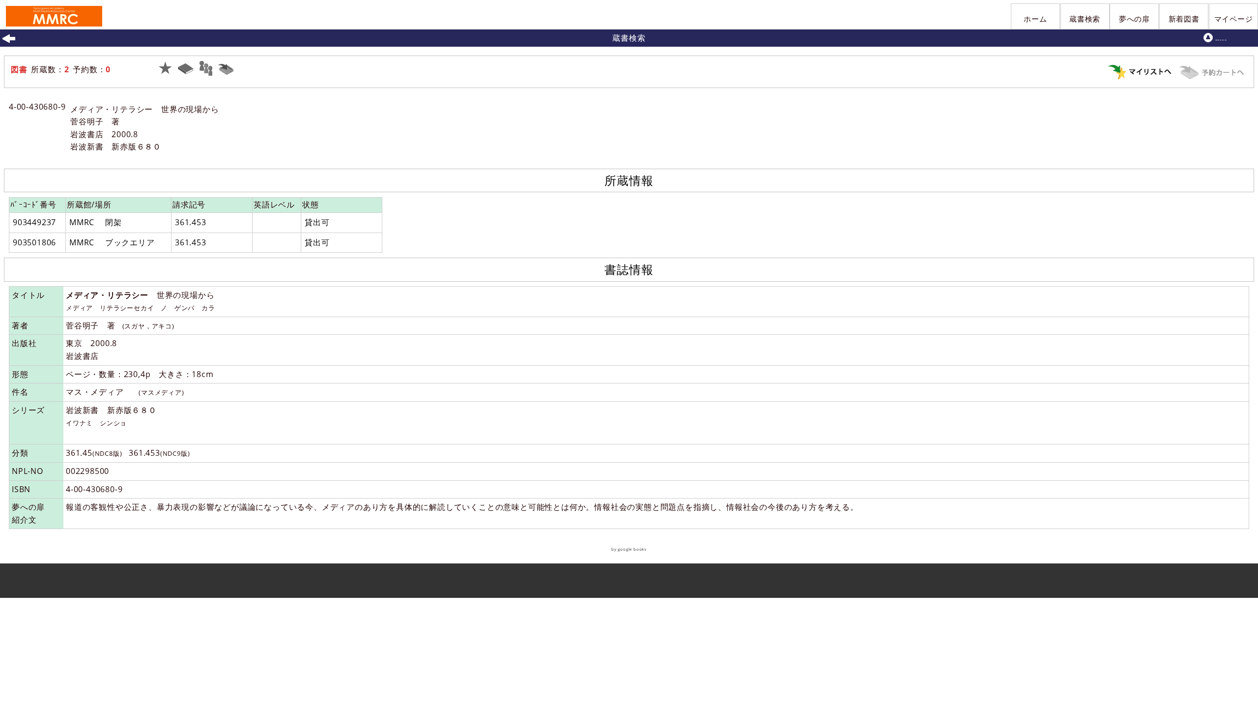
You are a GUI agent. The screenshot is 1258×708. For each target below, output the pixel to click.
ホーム (1035, 19)
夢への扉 (1134, 19)
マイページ (1233, 19)
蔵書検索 (1084, 19)
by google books (629, 549)
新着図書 (1184, 19)
